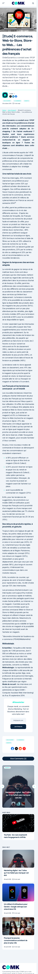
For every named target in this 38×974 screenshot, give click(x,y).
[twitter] (10, 96)
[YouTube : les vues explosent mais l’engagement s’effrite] (18, 823)
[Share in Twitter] (16, 748)
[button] (3, 3)
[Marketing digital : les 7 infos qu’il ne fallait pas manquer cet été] (18, 786)
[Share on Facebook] (12, 748)
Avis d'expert (7, 100)
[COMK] (5, 95)
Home (4, 110)
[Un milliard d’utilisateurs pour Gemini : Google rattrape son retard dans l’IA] (18, 892)
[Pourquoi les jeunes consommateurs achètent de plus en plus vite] (18, 926)
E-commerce (17, 100)
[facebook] (16, 96)
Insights (26, 100)
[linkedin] (13, 96)
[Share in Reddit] (20, 748)
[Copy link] (24, 748)
